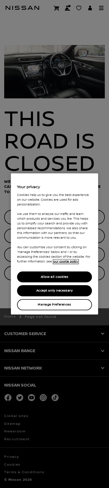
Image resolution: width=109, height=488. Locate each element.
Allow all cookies (54, 277)
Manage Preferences (54, 305)
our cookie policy (65, 262)
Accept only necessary (54, 291)
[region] (54, 243)
